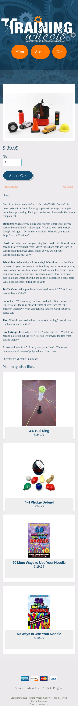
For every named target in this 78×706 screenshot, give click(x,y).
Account (41, 52)
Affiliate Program (52, 688)
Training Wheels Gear (38, 698)
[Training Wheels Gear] (39, 42)
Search (19, 688)
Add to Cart (18, 175)
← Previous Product (10, 187)
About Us (33, 688)
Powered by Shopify (39, 704)
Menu (20, 52)
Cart (59, 52)
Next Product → (69, 187)
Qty (5, 156)
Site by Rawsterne (39, 701)
